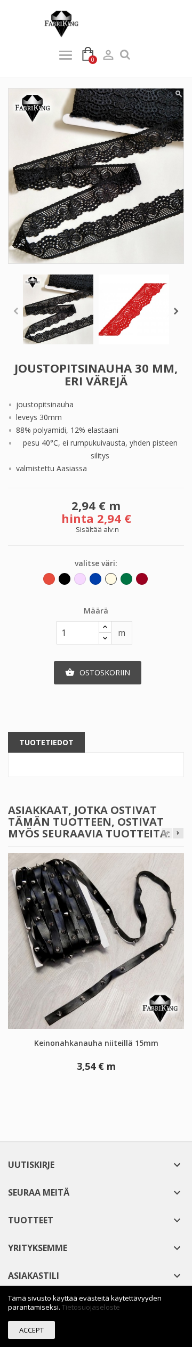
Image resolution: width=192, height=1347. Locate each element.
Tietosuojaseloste (91, 1307)
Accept (31, 1330)
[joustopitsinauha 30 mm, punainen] (134, 310)
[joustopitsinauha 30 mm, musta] (58, 310)
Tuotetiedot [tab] (46, 742)
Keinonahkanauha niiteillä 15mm (96, 1043)
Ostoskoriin (97, 672)
